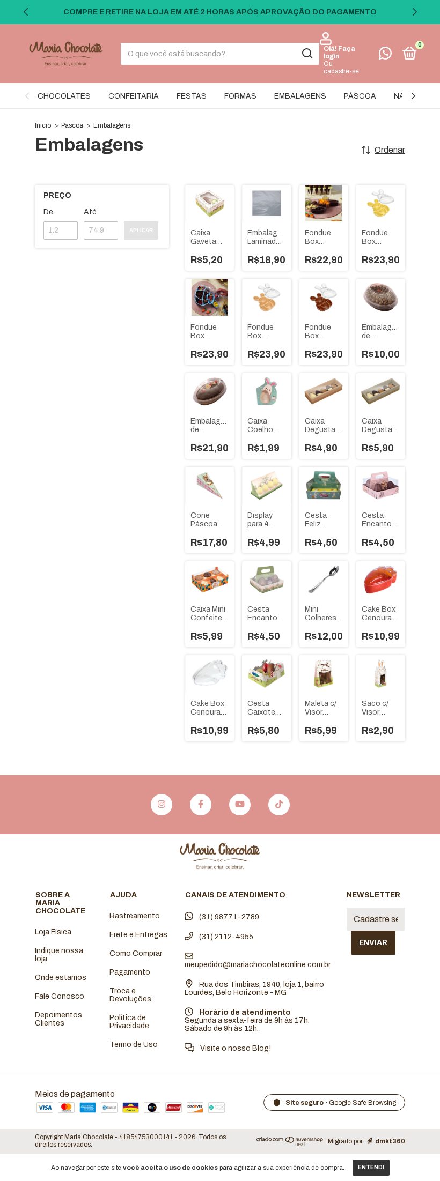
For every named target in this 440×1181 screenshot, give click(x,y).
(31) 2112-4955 (225, 937)
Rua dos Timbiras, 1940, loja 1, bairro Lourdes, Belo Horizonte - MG (254, 989)
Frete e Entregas (138, 935)
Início (43, 125)
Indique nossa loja (59, 955)
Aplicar (141, 230)
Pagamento (129, 972)
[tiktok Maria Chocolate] (279, 804)
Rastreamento (134, 916)
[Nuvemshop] (290, 1143)
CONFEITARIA (133, 96)
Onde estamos (60, 978)
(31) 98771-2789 (228, 917)
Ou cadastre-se (341, 67)
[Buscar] (307, 53)
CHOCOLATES (64, 96)
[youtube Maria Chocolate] (240, 804)
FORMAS (240, 96)
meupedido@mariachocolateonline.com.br (258, 965)
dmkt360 (390, 1141)
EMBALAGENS (300, 96)
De (48, 212)
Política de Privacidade (129, 1022)
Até (90, 212)
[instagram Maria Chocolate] (161, 804)
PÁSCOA (360, 96)
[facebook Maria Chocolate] (200, 804)
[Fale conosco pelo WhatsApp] (385, 55)
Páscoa (72, 125)
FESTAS (192, 96)
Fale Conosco (59, 996)
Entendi (371, 1167)
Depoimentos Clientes (58, 1019)
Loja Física (53, 932)
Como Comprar (135, 953)
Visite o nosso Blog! (235, 1048)
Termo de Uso (133, 1045)
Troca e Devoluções (130, 995)
